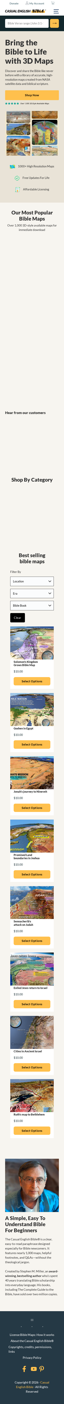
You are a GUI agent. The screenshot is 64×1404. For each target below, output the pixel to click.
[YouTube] (29, 1369)
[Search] (54, 23)
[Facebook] (20, 1369)
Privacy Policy (32, 1357)
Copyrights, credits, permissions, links (30, 1349)
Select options (32, 681)
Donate (14, 3)
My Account (36, 3)
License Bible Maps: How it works (32, 1335)
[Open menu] (32, 1320)
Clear (17, 618)
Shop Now (32, 95)
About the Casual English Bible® (32, 1341)
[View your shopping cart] (53, 3)
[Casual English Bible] (25, 11)
